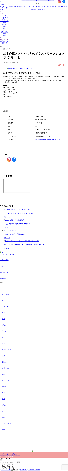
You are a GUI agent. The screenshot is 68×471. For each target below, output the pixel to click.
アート (4, 15)
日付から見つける (7, 464)
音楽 (4, 35)
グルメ (4, 19)
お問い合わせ (4, 41)
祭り (4, 30)
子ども (4, 24)
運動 (4, 34)
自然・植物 (4, 32)
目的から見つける (7, 466)
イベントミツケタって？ (8, 254)
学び (4, 26)
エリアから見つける (8, 468)
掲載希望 (4, 43)
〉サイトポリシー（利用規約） (10, 455)
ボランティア (4, 21)
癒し (4, 28)
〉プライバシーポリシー (8, 453)
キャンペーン (4, 17)
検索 (18, 462)
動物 (4, 22)
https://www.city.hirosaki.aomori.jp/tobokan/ (47, 139)
